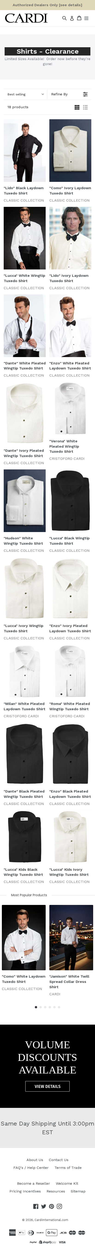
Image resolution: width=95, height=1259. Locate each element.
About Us (35, 1160)
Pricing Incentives (25, 1191)
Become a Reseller (33, 1183)
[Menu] (86, 18)
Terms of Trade (68, 1167)
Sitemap (78, 1191)
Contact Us (58, 1160)
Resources (56, 1191)
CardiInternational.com (51, 1220)
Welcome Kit (67, 1183)
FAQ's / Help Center (31, 1167)
